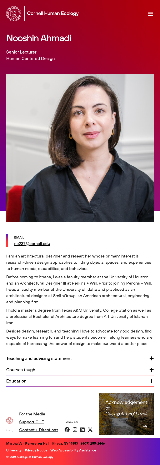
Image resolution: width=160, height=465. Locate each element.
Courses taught (21, 369)
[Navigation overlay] (151, 14)
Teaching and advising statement (39, 358)
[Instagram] (75, 429)
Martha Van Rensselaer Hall (27, 443)
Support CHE (31, 421)
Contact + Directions (38, 429)
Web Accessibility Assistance (73, 450)
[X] (90, 429)
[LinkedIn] (82, 429)
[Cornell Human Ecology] (14, 13)
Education (16, 381)
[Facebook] (67, 429)
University (14, 450)
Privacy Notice (36, 450)
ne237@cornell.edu (32, 243)
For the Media (32, 413)
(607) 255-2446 (93, 443)
